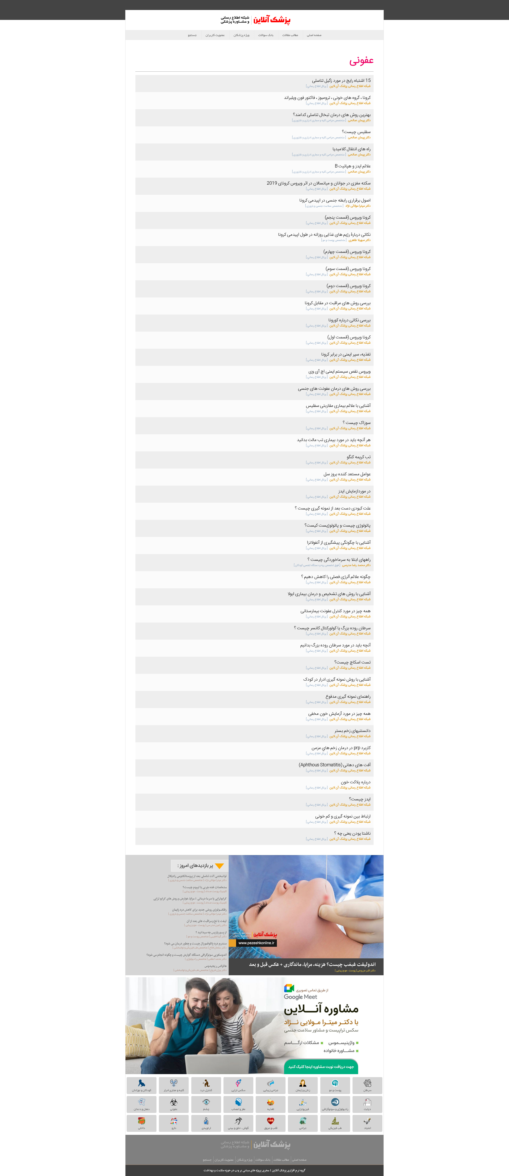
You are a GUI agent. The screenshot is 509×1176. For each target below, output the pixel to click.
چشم (206, 1109)
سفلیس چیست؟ (356, 132)
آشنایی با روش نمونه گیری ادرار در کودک (337, 679)
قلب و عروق (270, 1128)
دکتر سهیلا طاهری (346, 240)
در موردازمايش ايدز (354, 491)
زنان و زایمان (303, 1090)
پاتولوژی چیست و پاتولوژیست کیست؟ (338, 525)
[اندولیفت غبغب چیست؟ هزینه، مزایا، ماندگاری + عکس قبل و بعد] (306, 906)
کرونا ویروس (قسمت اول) (349, 337)
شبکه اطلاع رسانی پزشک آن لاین (338, 86)
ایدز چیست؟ (360, 799)
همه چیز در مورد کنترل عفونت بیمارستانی (336, 611)
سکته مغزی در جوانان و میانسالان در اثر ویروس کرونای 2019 (319, 183)
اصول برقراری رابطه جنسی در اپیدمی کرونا (335, 200)
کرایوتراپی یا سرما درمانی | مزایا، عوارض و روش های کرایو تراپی (190, 898)
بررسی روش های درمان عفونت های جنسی (334, 389)
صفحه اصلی (314, 35)
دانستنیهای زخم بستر (353, 731)
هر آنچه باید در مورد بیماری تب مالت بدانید (334, 440)
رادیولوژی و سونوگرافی (335, 1109)
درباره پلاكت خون (356, 782)
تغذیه (270, 1109)
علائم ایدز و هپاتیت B (353, 166)
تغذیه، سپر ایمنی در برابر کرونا (346, 354)
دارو (174, 1128)
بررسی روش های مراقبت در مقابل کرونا (338, 303)
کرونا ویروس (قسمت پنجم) (348, 217)
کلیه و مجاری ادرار (174, 1090)
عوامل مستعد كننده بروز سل (347, 474)
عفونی (173, 1109)
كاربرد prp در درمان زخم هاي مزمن (341, 748)
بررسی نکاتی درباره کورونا (349, 320)
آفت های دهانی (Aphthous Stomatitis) (335, 765)
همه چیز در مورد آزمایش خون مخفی (339, 714)
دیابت (367, 1109)
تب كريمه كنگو (359, 457)
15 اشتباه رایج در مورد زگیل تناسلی (341, 81)
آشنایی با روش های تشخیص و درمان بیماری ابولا (329, 594)
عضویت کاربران (215, 35)
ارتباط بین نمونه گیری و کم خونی (343, 816)
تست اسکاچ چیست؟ (352, 662)
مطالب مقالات (290, 35)
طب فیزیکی (335, 1128)
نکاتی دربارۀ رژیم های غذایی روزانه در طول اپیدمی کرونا (324, 235)
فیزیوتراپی (303, 1109)
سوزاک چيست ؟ (357, 423)
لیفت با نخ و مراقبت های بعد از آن (207, 921)
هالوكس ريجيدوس (216, 966)
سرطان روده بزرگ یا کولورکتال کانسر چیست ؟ (332, 628)
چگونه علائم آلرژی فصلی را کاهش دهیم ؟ (336, 577)
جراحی (302, 1128)
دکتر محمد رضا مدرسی (332, 565)
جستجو (192, 35)
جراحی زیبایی (270, 1090)
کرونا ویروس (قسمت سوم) (348, 269)
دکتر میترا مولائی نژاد (338, 206)
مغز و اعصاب (238, 1109)
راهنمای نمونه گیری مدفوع (348, 697)
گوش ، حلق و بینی (238, 1128)
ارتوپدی (206, 1128)
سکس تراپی (238, 1090)
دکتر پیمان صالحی (331, 120)
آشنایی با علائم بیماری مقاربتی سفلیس (338, 406)
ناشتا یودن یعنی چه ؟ (352, 833)
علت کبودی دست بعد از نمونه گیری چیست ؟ (333, 508)
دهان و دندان (142, 1109)
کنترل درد (206, 1090)
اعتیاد (367, 1128)
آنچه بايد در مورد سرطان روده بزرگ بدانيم (335, 645)
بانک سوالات (265, 35)
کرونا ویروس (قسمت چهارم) (347, 252)
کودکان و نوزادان (141, 1090)
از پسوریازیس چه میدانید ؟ (211, 932)
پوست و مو (335, 1090)
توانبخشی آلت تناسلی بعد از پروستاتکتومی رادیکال (197, 876)
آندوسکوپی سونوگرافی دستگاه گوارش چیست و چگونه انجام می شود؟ (187, 955)
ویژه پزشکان (241, 35)
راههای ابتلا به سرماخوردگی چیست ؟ (339, 560)
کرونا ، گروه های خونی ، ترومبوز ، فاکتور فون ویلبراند (327, 98)
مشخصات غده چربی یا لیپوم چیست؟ (205, 887)
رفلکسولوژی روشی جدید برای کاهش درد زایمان (199, 909)
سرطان (367, 1090)
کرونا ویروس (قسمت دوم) (349, 286)
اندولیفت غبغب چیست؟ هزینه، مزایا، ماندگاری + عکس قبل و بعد (312, 965)
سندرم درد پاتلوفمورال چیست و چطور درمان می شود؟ (195, 943)
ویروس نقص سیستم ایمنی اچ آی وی (340, 371)
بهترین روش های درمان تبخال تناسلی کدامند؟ (332, 115)
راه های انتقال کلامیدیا (352, 149)
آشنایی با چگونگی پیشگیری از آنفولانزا (339, 543)
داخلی (141, 1128)
